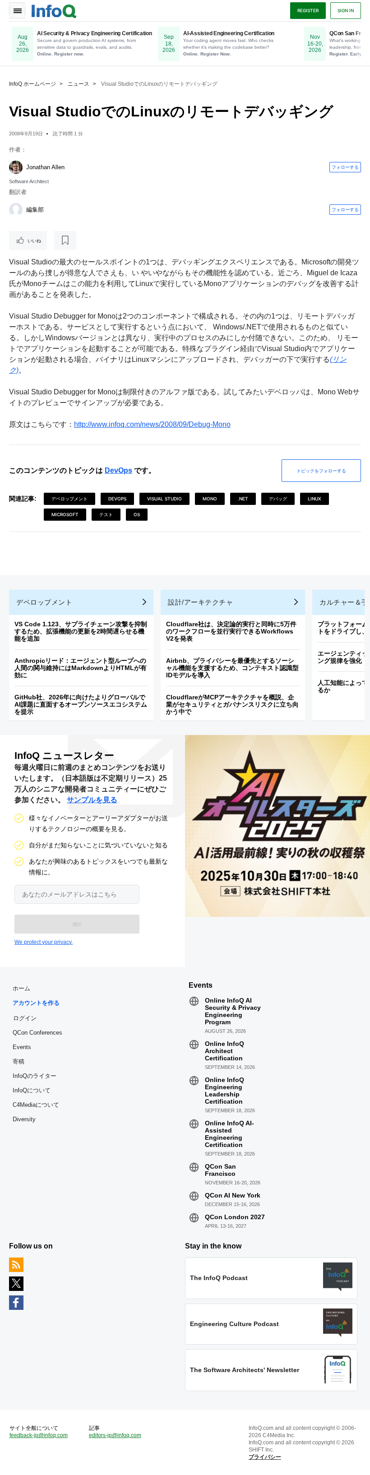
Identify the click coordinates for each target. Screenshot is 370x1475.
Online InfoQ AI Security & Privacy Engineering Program (233, 1011)
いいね (34, 240)
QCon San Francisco (220, 1170)
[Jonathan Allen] (16, 167)
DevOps (118, 470)
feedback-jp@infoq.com (38, 1435)
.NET (243, 498)
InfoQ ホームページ (32, 84)
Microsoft (65, 514)
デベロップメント (69, 498)
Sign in (346, 10)
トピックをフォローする (321, 470)
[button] (76, 924)
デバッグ (278, 498)
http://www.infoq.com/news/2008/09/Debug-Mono (152, 424)
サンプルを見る (92, 800)
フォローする (345, 167)
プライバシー (265, 1457)
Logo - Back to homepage (54, 10)
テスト (106, 514)
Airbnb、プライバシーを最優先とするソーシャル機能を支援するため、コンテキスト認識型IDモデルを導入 (232, 668)
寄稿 (18, 1061)
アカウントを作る (36, 1002)
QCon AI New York (232, 1195)
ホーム (21, 988)
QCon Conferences (37, 1032)
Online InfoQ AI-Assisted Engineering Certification (229, 1133)
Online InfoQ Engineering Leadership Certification (224, 1090)
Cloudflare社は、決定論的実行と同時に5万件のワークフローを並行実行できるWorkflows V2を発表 (231, 631)
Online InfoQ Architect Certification (224, 1051)
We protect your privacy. (43, 942)
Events (22, 1047)
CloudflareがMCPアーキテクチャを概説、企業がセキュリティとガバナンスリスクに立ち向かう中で (232, 704)
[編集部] (16, 210)
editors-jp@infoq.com (115, 1435)
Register (308, 10)
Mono (210, 498)
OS (137, 514)
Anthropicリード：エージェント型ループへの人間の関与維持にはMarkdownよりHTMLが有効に (80, 668)
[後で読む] (65, 240)
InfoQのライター (34, 1076)
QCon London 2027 (235, 1217)
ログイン (25, 1018)
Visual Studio (164, 498)
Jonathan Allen (45, 167)
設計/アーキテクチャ (200, 602)
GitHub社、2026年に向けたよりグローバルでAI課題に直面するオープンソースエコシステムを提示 (80, 704)
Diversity (24, 1119)
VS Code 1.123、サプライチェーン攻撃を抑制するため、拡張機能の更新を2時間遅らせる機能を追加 (80, 631)
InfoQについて (32, 1090)
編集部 (35, 209)
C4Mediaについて (36, 1104)
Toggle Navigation (17, 10)
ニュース (78, 84)
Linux (314, 498)
